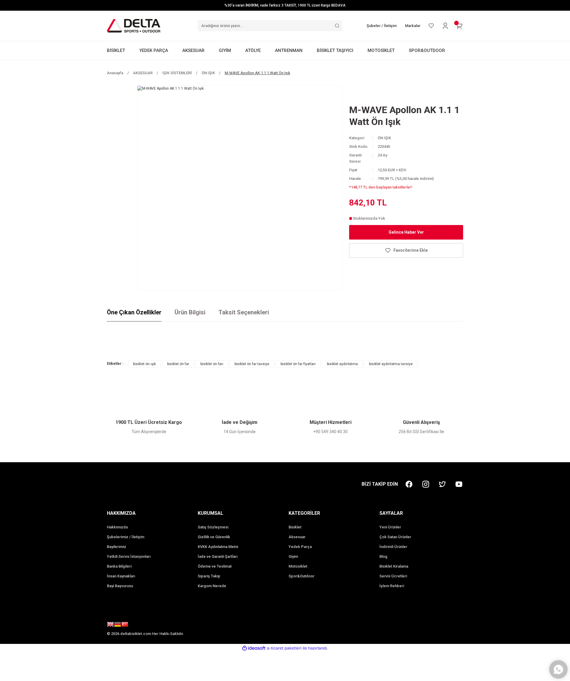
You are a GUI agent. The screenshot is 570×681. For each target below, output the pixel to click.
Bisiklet (295, 527)
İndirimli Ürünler (393, 546)
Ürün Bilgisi (190, 312)
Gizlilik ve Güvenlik (214, 537)
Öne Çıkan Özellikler (134, 312)
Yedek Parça (300, 546)
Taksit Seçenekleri (243, 312)
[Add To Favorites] (406, 250)
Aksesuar (297, 537)
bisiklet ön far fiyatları (298, 364)
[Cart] (459, 25)
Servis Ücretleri (393, 576)
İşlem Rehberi (391, 586)
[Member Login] (445, 25)
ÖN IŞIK (384, 138)
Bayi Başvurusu (120, 586)
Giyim (293, 556)
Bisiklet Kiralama (393, 566)
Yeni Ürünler (390, 527)
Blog (383, 556)
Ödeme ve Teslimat (215, 566)
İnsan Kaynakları (121, 576)
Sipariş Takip (209, 576)
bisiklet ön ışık (144, 364)
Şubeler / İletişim (382, 25)
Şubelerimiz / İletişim (125, 537)
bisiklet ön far (178, 364)
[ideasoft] (254, 648)
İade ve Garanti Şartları (218, 556)
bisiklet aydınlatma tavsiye (391, 364)
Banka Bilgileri (119, 566)
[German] (117, 625)
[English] (110, 625)
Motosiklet (298, 566)
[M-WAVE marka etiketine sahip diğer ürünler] (370, 94)
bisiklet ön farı (211, 364)
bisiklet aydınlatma (342, 364)
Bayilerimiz (116, 546)
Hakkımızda (117, 527)
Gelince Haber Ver (406, 232)
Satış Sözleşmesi (213, 527)
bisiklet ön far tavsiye (252, 364)
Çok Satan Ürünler (395, 537)
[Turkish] (124, 625)
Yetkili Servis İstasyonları (129, 556)
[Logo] (133, 25)
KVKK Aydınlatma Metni (218, 546)
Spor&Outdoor (301, 576)
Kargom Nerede (212, 586)
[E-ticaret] (284, 648)
